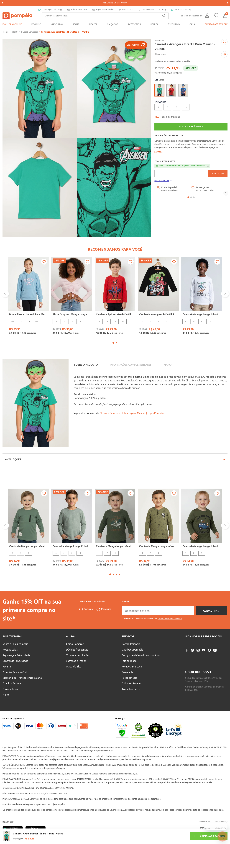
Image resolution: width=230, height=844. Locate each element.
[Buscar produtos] (164, 16)
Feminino (88, 609)
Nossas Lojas (127, 9)
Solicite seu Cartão (79, 9)
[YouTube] (203, 650)
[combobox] (105, 16)
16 (72, 321)
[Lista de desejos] (216, 15)
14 (29, 321)
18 (80, 321)
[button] (136, 45)
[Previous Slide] (2, 3)
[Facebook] (186, 650)
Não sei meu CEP (161, 181)
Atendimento (148, 9)
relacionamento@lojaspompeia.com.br (94, 750)
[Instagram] (198, 650)
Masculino (106, 609)
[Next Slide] (227, 3)
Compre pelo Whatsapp (52, 9)
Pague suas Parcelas (105, 9)
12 (21, 321)
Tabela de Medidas (170, 117)
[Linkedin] (215, 650)
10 (123, 321)
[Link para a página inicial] (6, 32)
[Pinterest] (192, 650)
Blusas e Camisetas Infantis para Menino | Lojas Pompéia (132, 413)
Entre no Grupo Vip (183, 9)
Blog (164, 9)
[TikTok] (209, 650)
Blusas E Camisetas (29, 32)
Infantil (15, 32)
